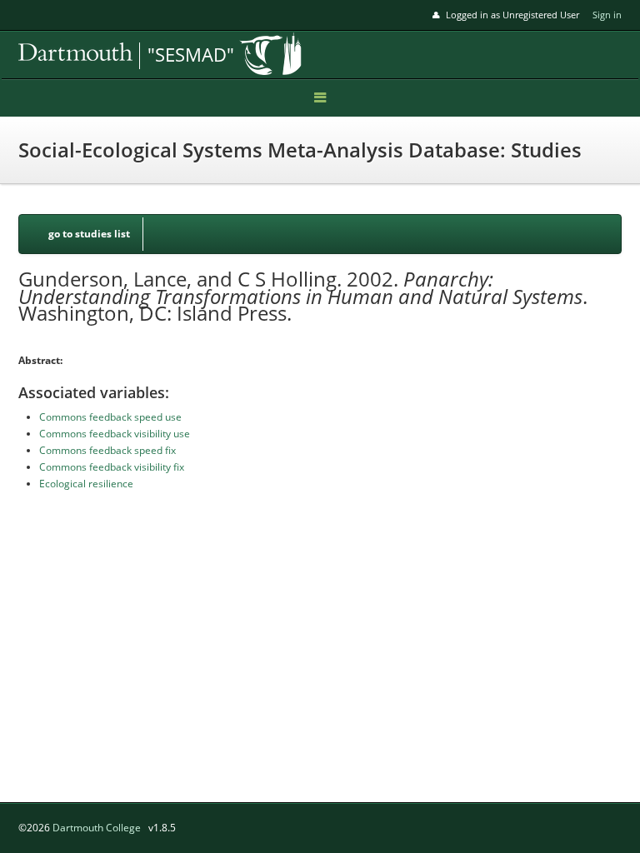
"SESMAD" (191, 54)
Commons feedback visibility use (114, 433)
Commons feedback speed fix (107, 450)
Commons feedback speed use (110, 417)
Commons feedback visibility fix (111, 467)
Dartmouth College (96, 828)
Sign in (607, 14)
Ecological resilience (86, 483)
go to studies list (89, 234)
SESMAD (135, 55)
